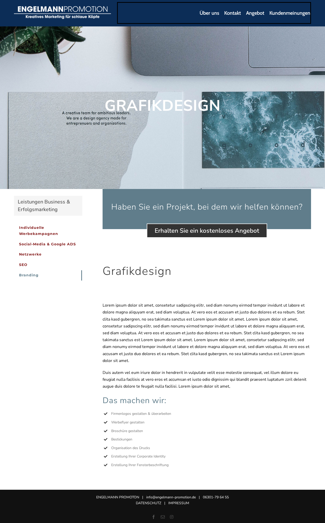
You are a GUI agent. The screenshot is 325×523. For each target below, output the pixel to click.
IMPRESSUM (178, 503)
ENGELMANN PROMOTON (117, 497)
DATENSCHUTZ (148, 503)
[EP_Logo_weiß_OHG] (62, 7)
